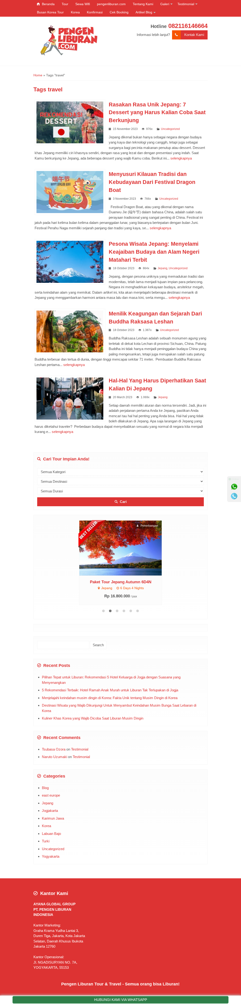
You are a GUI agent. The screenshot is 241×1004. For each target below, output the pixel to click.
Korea (75, 12)
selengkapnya (181, 158)
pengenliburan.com (111, 4)
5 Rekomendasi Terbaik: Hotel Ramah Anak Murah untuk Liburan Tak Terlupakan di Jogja (110, 690)
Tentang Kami (143, 4)
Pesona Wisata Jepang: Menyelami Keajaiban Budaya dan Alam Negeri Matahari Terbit (154, 252)
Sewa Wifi (82, 4)
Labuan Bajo (51, 834)
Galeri (164, 4)
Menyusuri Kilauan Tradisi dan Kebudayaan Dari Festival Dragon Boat (152, 182)
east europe (51, 795)
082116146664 (188, 26)
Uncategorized (170, 129)
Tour (65, 4)
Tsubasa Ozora (53, 749)
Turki (45, 841)
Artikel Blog (144, 12)
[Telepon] (234, 496)
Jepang (162, 268)
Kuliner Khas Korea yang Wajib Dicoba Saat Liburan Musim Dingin (92, 718)
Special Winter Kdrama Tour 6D (120, 582)
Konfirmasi (95, 12)
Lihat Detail (124, 548)
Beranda (48, 4)
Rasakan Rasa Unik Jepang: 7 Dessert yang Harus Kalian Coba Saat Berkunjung (157, 113)
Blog (45, 788)
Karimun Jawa (53, 818)
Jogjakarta (50, 811)
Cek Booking (119, 12)
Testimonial (185, 4)
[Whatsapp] (234, 486)
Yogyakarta (50, 856)
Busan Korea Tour (50, 12)
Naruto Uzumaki (54, 757)
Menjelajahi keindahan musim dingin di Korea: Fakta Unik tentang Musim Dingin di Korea (109, 698)
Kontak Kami (194, 35)
